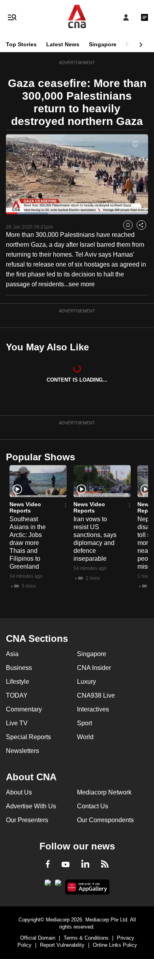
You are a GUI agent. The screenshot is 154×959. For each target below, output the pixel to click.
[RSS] (105, 865)
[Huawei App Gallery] (87, 887)
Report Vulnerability (62, 945)
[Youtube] (65, 865)
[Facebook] (48, 865)
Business (19, 667)
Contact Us (92, 806)
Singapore (102, 44)
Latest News (62, 44)
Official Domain (37, 938)
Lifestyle (17, 681)
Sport (84, 723)
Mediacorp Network (104, 792)
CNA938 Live (96, 695)
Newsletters (22, 750)
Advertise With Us (31, 806)
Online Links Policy (115, 945)
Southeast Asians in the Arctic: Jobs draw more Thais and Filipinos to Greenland (27, 543)
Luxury (86, 681)
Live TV (17, 723)
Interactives (93, 709)
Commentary (24, 709)
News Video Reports (25, 507)
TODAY (17, 695)
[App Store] (58, 885)
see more (82, 284)
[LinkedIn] (85, 865)
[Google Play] (48, 885)
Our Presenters (27, 820)
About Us (19, 792)
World (85, 737)
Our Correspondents (105, 820)
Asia (12, 654)
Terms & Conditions (86, 938)
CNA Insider (94, 667)
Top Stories (21, 44)
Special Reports (28, 737)
